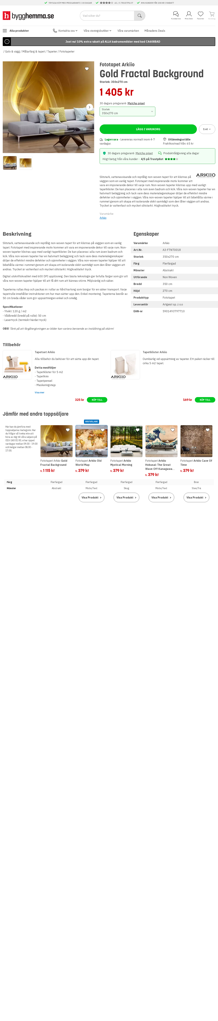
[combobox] (127, 111)
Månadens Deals (154, 30)
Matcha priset (136, 103)
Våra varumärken (128, 30)
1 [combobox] (205, 129)
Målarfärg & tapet (33, 51)
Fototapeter (66, 51)
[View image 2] (25, 163)
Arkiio (103, 218)
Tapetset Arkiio (45, 352)
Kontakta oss (66, 30)
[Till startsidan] (28, 15)
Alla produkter (19, 30)
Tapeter (52, 51)
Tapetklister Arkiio (155, 352)
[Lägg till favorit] (87, 69)
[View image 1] (10, 163)
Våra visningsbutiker (96, 30)
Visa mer (39, 392)
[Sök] (139, 16)
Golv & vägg (12, 51)
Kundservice (176, 19)
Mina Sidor (189, 19)
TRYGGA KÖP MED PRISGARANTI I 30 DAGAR (70, 3)
